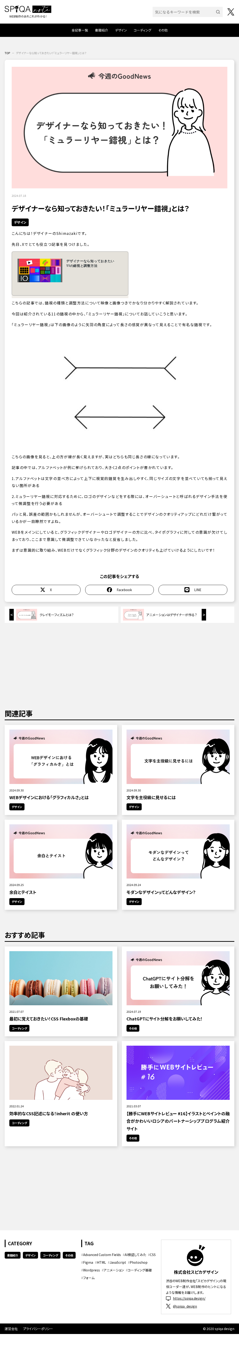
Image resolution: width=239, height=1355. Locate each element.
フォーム (89, 1277)
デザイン (121, 30)
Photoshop (139, 1262)
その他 (163, 30)
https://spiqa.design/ (189, 1298)
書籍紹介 (101, 30)
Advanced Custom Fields (102, 1254)
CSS (153, 1254)
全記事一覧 (80, 30)
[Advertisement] (119, 665)
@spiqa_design (185, 1306)
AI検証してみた (135, 1254)
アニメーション (114, 1270)
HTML (101, 1262)
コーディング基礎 (140, 1270)
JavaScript (118, 1262)
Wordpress (91, 1270)
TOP (7, 53)
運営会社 (11, 1328)
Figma (88, 1262)
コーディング (142, 30)
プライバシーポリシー (38, 1328)
